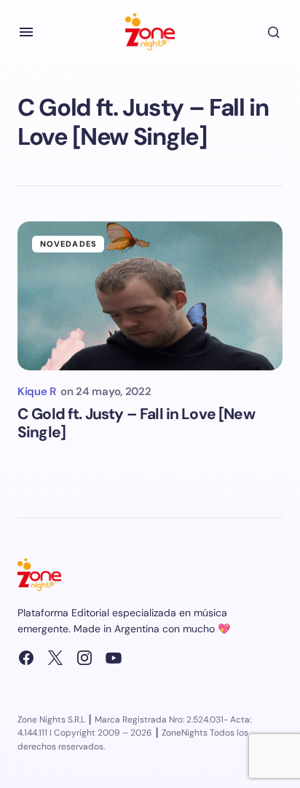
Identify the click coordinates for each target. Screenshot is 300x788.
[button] (26, 32)
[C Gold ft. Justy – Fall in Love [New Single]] (150, 295)
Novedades (68, 244)
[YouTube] (113, 657)
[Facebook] (26, 657)
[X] (55, 657)
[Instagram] (84, 657)
